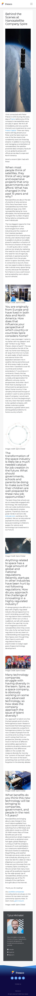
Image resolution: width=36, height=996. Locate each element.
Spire (13, 119)
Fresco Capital (10, 130)
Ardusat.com (10, 516)
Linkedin (11, 949)
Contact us (18, 984)
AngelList (11, 952)
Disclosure (18, 991)
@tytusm (11, 955)
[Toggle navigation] (31, 4)
